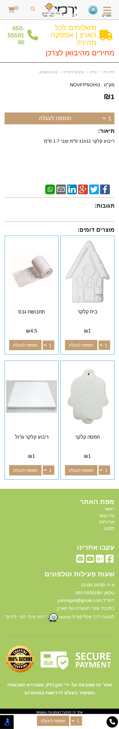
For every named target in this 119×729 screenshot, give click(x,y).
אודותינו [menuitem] (106, 521)
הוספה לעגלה (55, 118)
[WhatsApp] (50, 189)
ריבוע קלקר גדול (32, 437)
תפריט (106, 15)
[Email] (61, 189)
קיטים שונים (48, 72)
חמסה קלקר (87, 437)
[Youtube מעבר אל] (90, 560)
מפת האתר (97, 502)
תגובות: (104, 206)
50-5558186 (16, 35)
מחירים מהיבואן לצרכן (80, 53)
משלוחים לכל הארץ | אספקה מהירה (73, 35)
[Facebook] (105, 189)
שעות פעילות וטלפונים (79, 574)
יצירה (93, 72)
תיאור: (106, 131)
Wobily (41, 712)
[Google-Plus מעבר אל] (100, 560)
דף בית (108, 72)
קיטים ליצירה (73, 72)
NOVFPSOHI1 (85, 84)
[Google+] (83, 189)
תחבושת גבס (31, 311)
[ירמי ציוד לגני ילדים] (60, 10)
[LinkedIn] (72, 189)
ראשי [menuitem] (109, 508)
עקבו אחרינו (95, 547)
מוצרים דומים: (96, 230)
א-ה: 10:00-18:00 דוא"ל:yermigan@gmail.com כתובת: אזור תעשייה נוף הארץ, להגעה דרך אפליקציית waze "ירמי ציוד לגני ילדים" (59, 600)
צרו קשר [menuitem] (106, 515)
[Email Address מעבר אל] (80, 560)
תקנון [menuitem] (109, 528)
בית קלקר (87, 311)
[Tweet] (94, 189)
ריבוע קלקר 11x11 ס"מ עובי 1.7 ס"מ (78, 140)
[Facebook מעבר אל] (110, 560)
